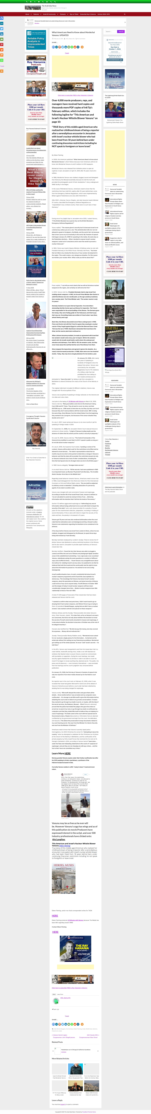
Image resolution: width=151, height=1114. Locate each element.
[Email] (68, 46)
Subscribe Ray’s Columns (88, 14)
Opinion (95, 1029)
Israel (83, 1029)
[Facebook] (53, 46)
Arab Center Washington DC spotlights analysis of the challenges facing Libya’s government (112, 228)
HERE (55, 915)
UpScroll (107, 452)
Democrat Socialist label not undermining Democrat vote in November (55, 21)
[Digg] (78, 46)
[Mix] (1, 54)
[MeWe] (56, 46)
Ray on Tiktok (74, 14)
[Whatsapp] (71, 46)
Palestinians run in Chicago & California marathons (75, 1049)
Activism (63, 1052)
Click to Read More (32, 404)
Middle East (89, 1029)
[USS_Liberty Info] (56, 1003)
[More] (82, 46)
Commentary (69, 1029)
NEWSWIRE (114, 380)
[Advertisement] (75, 67)
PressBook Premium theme (89, 1112)
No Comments (81, 39)
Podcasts (63, 14)
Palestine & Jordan (57, 1031)
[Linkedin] (65, 46)
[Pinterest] (1, 43)
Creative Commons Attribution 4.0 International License (34, 514)
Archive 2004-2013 (104, 14)
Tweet (67, 53)
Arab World (57, 1029)
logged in (63, 1104)
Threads (107, 454)
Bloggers (63, 1029)
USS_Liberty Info (70, 38)
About (27, 14)
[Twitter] (62, 46)
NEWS (115, 184)
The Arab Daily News (49, 6)
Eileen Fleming (78, 1029)
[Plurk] (59, 46)
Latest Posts (60, 994)
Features (36, 14)
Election (37, 23)
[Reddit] (75, 46)
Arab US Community (49, 14)
